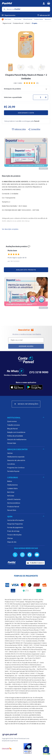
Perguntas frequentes (15, 524)
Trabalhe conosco (13, 425)
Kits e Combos (17, 19)
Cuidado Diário (12, 488)
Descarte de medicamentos (16, 439)
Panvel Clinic (11, 510)
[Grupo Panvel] (9, 734)
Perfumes (10, 496)
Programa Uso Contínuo (16, 467)
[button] (26, 88)
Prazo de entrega (13, 531)
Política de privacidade (15, 436)
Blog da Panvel (12, 428)
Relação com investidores (16, 432)
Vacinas (10, 453)
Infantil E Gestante (13, 499)
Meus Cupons (7, 19)
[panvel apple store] (17, 387)
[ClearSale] (7, 748)
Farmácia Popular (13, 471)
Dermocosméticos (13, 503)
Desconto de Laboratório (16, 460)
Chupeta (34, 23)
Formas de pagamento (15, 527)
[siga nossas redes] (15, 554)
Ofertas (10, 538)
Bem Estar (10, 492)
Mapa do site (11, 542)
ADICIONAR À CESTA (26, 113)
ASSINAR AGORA (26, 346)
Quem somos (12, 421)
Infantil (27, 23)
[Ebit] (27, 748)
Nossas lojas (11, 443)
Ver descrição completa (10, 229)
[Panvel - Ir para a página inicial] (21, 3)
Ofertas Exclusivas (27, 19)
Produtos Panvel (18, 23)
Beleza (9, 481)
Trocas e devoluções (14, 535)
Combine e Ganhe (38, 19)
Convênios (11, 464)
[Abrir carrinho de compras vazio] (48, 3)
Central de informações (15, 520)
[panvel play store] (34, 387)
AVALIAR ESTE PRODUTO (26, 270)
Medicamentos (12, 485)
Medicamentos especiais (15, 457)
